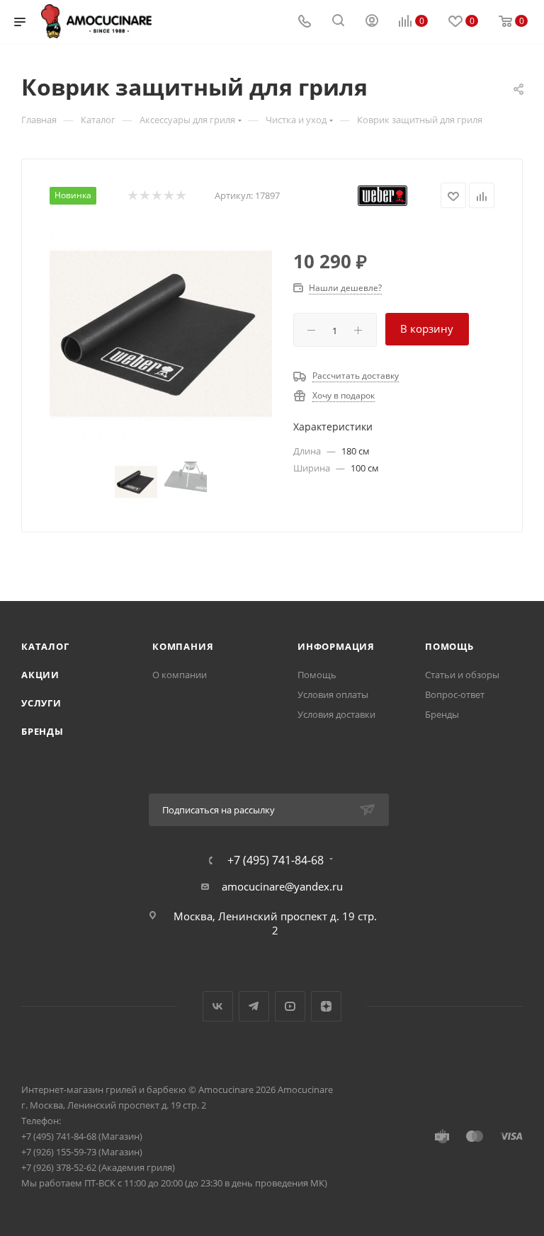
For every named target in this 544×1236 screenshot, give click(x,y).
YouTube (290, 1006)
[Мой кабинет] (372, 22)
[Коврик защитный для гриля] (161, 338)
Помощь (317, 674)
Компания (182, 646)
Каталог (45, 646)
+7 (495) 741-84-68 (275, 860)
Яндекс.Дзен (326, 1006)
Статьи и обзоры (462, 674)
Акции (40, 674)
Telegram (254, 1006)
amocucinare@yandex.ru (282, 886)
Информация (336, 646)
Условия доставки (336, 714)
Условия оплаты (333, 694)
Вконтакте (218, 1006)
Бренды (42, 731)
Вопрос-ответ (454, 694)
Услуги (41, 703)
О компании (179, 674)
